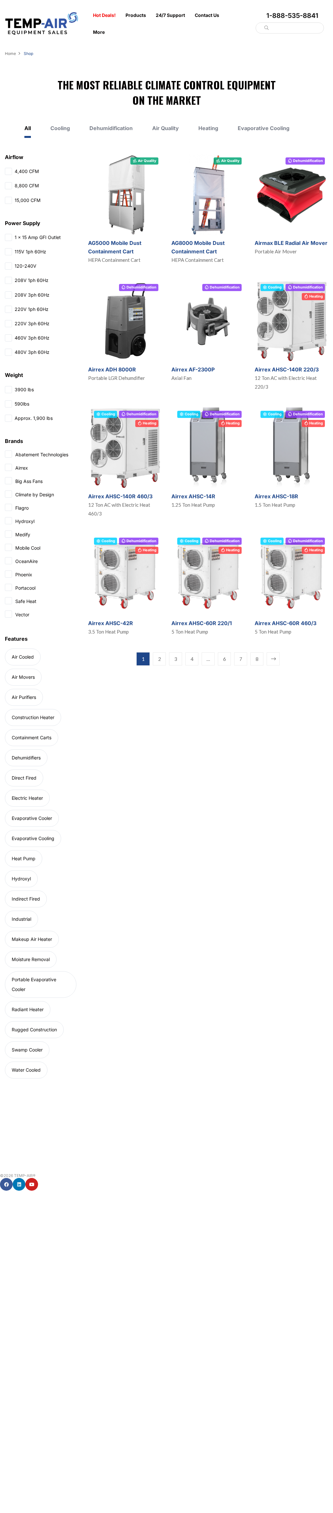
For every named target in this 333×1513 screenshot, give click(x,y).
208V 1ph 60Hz (31, 280)
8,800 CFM (27, 185)
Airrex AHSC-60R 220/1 (201, 623)
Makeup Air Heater (32, 939)
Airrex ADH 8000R (112, 369)
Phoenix (23, 574)
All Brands (9, 1303)
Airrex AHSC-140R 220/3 (287, 369)
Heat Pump (23, 858)
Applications (10, 1406)
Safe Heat (25, 601)
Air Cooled (23, 657)
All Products (10, 1214)
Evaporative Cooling (263, 128)
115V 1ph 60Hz (30, 251)
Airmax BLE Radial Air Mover (291, 243)
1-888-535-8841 (292, 16)
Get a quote (10, 1481)
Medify (22, 534)
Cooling (60, 128)
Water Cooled (26, 1070)
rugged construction (34, 1029)
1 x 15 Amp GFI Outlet (38, 237)
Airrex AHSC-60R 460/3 (285, 623)
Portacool (25, 588)
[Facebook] (6, 1184)
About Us (8, 1392)
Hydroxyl (24, 521)
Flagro (22, 508)
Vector (22, 614)
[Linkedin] (19, 1184)
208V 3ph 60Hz (32, 295)
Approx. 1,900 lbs (34, 418)
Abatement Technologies (41, 454)
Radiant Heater (28, 1009)
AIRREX (6, 1317)
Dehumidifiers (26, 757)
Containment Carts (31, 737)
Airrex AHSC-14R (193, 496)
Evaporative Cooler (32, 818)
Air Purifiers (24, 697)
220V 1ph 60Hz (31, 309)
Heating (208, 128)
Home (10, 53)
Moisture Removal (31, 959)
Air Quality (165, 128)
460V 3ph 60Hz (32, 338)
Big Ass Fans (29, 481)
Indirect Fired (26, 899)
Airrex (21, 468)
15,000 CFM (28, 200)
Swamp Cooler (27, 1049)
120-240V (25, 266)
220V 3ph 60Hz (32, 323)
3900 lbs (24, 389)
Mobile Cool (27, 548)
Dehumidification (111, 128)
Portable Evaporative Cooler (34, 984)
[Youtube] (31, 1184)
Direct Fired (24, 778)
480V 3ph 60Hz (32, 352)
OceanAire (26, 561)
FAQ (4, 1436)
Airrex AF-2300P (193, 369)
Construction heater (33, 717)
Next (273, 658)
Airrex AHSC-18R (276, 496)
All (27, 128)
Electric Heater (27, 798)
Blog (4, 1421)
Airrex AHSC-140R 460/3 (120, 496)
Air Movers (23, 677)
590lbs (22, 404)
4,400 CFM (27, 171)
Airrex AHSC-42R (110, 623)
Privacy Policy (12, 1450)
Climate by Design (34, 494)
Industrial (21, 919)
